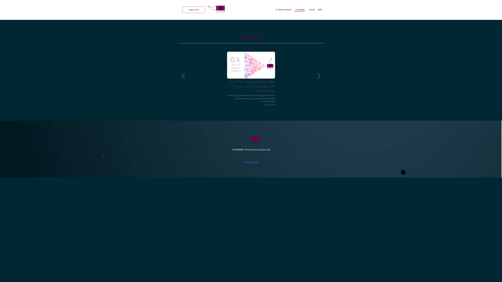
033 (320, 9)
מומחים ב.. (299, 9)
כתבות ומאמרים (283, 9)
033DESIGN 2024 (251, 162)
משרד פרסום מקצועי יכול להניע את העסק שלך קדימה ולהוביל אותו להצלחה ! (252, 86)
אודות (312, 9)
